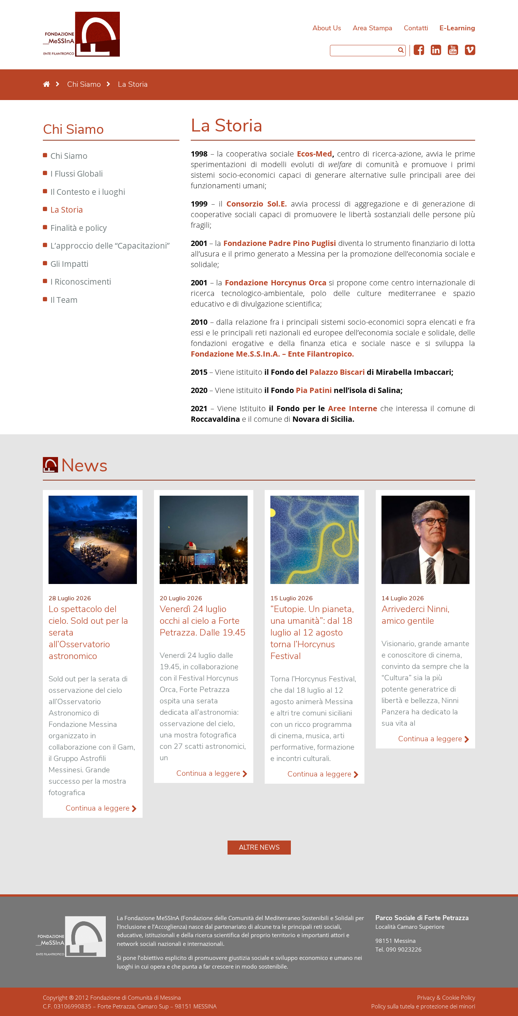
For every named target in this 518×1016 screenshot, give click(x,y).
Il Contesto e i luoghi (87, 191)
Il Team (64, 299)
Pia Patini (314, 390)
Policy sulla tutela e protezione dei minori (423, 1006)
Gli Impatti (69, 263)
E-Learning (457, 28)
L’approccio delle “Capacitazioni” (110, 245)
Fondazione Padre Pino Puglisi (279, 243)
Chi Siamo (69, 155)
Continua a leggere (99, 808)
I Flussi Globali (76, 173)
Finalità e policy (78, 227)
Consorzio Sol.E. (256, 204)
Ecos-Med (314, 154)
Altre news (259, 847)
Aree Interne (352, 408)
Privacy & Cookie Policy (446, 997)
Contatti (416, 28)
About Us (326, 28)
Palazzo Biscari (337, 372)
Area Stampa (372, 28)
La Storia (66, 209)
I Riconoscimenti (80, 281)
